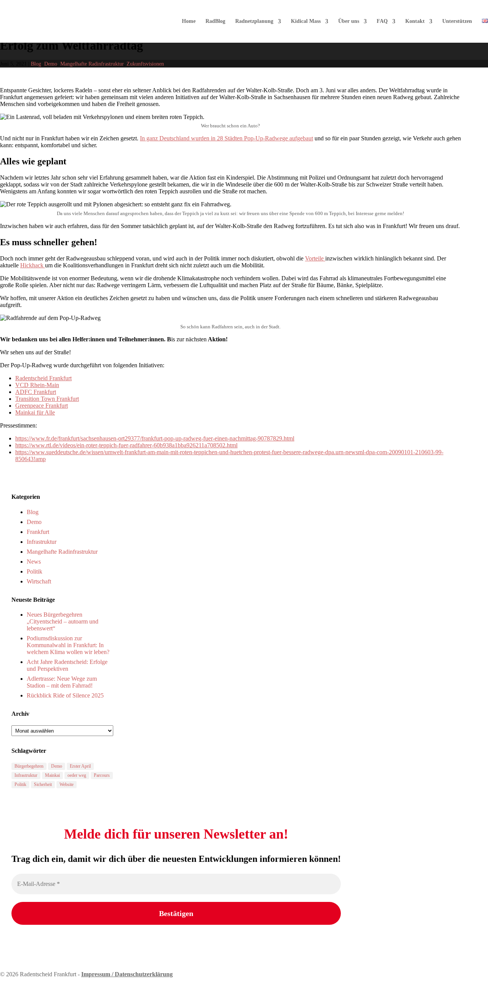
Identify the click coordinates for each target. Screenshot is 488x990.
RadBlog (215, 21)
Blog (36, 64)
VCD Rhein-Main (37, 385)
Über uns (348, 21)
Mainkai (52, 775)
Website (66, 784)
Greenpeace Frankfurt (41, 405)
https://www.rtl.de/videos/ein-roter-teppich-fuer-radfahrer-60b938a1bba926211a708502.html (126, 445)
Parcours (102, 775)
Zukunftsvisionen (145, 64)
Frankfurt (38, 532)
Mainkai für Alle (35, 412)
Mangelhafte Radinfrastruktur (92, 64)
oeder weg (76, 775)
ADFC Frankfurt (35, 392)
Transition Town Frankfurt (47, 398)
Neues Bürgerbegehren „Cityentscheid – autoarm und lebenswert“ (62, 621)
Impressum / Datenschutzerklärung (127, 974)
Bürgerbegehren (28, 766)
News (34, 561)
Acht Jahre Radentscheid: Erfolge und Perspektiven (67, 665)
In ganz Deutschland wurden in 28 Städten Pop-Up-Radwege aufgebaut (226, 138)
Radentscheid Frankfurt (43, 378)
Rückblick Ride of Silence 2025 (65, 695)
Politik (34, 571)
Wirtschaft (39, 581)
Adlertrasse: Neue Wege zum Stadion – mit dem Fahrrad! (62, 682)
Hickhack (32, 265)
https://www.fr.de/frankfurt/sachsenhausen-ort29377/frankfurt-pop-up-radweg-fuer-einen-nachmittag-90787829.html (154, 438)
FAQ (382, 21)
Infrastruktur (41, 541)
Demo (50, 64)
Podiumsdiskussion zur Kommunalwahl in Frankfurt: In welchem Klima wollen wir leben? (68, 645)
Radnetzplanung (254, 21)
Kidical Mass (306, 21)
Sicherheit (43, 784)
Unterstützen (457, 21)
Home (189, 21)
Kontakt (415, 21)
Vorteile (315, 258)
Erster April (80, 766)
